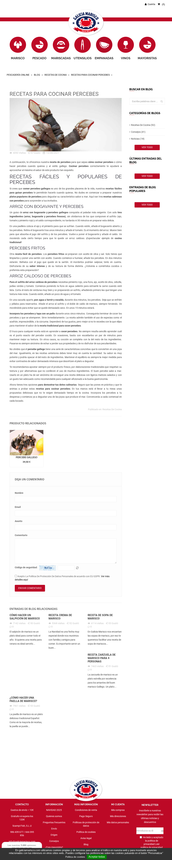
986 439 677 (16, 832)
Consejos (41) (138, 132)
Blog (37, 74)
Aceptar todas (97, 856)
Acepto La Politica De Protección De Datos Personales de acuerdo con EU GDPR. (62, 578)
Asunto (18, 521)
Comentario (21, 535)
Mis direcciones (118, 816)
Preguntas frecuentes (54, 822)
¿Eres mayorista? (54, 847)
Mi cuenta (118, 804)
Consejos (54, 841)
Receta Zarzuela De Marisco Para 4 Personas (102, 658)
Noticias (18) (137, 138)
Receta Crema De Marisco (60, 617)
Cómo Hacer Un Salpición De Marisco (25, 617)
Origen (54, 834)
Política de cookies (86, 832)
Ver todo (147, 147)
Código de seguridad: (26, 567)
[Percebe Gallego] (26, 442)
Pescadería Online (18, 74)
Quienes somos (54, 816)
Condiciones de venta (86, 810)
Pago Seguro (86, 816)
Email (18, 507)
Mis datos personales (118, 822)
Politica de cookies (75, 856)
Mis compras (118, 810)
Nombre (19, 493)
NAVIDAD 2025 (54, 810)
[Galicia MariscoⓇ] (86, 22)
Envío (54, 828)
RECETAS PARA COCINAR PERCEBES (90, 74)
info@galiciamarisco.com (22, 841)
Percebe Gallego (26, 457)
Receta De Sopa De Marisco (100, 617)
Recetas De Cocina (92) (143, 125)
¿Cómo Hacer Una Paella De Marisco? (23, 699)
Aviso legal (86, 838)
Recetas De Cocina (56, 74)
